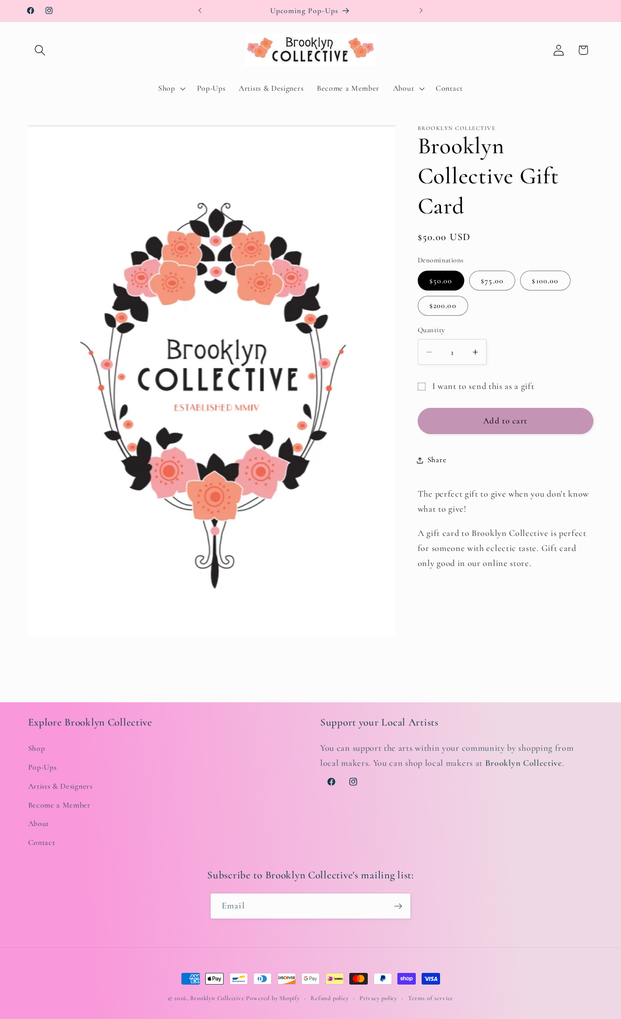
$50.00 (441, 281)
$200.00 (443, 305)
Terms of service (430, 998)
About (38, 823)
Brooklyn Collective (217, 998)
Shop (36, 748)
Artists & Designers (60, 786)
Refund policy (329, 998)
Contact (41, 842)
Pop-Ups (42, 767)
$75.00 (492, 281)
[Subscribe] (398, 906)
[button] (40, 50)
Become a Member (59, 804)
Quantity (431, 330)
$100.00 (545, 281)
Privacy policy (378, 998)
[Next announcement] (421, 10)
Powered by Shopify (273, 998)
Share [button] (436, 460)
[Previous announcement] (200, 10)
